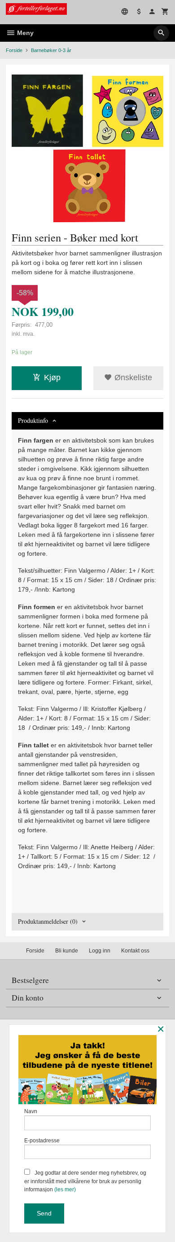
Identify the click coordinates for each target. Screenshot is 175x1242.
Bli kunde (66, 951)
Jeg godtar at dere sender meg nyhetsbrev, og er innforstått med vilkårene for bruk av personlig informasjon (85, 1181)
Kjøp (52, 377)
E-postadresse (42, 1140)
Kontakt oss (135, 951)
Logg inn (99, 951)
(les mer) (65, 1189)
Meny (24, 32)
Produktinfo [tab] (33, 420)
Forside (14, 50)
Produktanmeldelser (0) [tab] (48, 921)
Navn (30, 1111)
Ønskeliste (132, 377)
